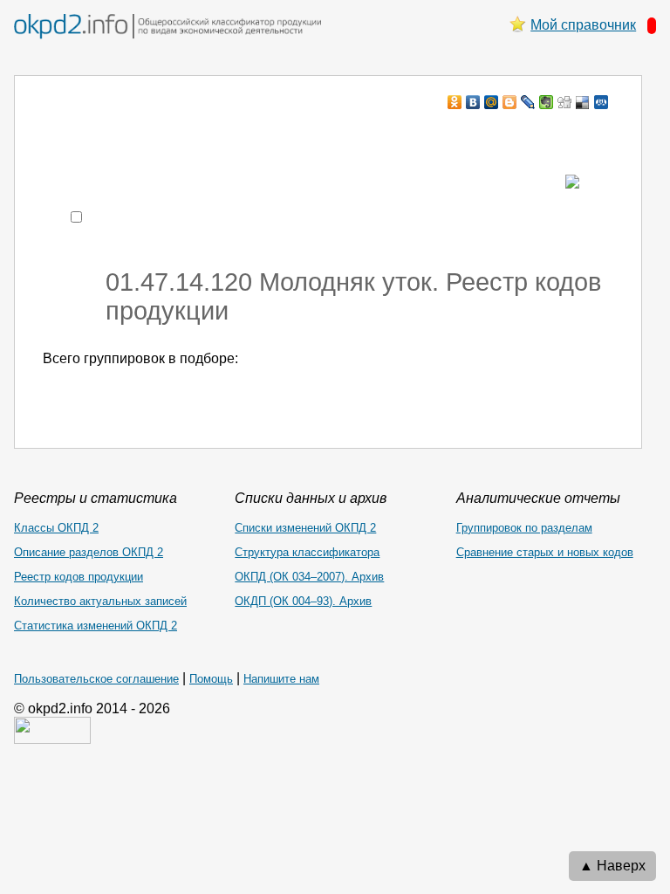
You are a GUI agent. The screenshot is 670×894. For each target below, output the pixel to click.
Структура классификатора (307, 552)
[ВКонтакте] (473, 102)
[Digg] (565, 102)
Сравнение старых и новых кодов (544, 552)
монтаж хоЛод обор (208, 135)
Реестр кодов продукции (78, 576)
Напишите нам (281, 678)
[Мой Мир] (491, 102)
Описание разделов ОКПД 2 (88, 552)
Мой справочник (583, 24)
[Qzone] (601, 102)
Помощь (211, 678)
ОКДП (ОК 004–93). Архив (303, 601)
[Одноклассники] (455, 102)
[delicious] (583, 102)
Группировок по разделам (524, 527)
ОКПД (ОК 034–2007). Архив (309, 576)
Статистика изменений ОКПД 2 (95, 625)
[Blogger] (510, 102)
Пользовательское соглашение (96, 678)
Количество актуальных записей (100, 601)
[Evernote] (546, 102)
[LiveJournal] (528, 102)
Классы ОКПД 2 (56, 527)
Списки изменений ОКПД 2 (305, 527)
